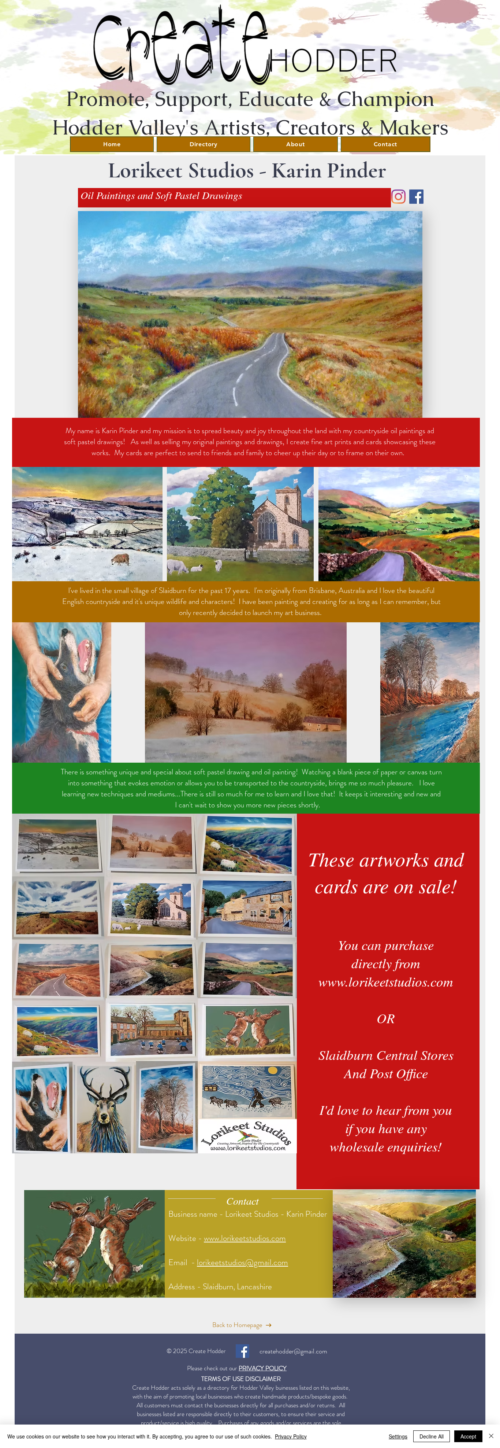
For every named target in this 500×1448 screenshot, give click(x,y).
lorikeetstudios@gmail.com (242, 1262)
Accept (468, 1436)
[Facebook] (416, 196)
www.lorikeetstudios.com (245, 1238)
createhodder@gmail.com (293, 1351)
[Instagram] (398, 196)
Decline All (431, 1436)
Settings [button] (398, 1436)
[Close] (491, 1436)
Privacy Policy (291, 1436)
